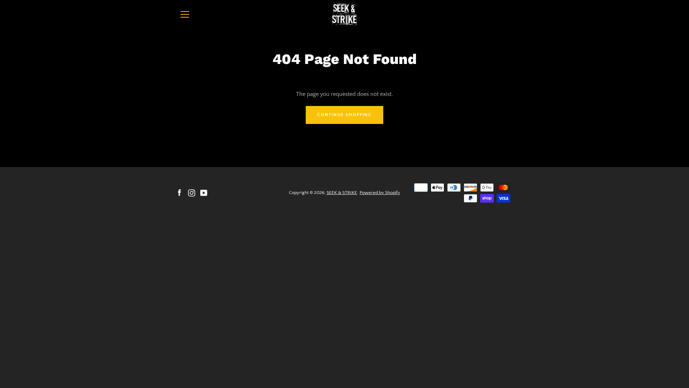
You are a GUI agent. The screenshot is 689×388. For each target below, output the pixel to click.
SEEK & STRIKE (342, 192)
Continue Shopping (344, 114)
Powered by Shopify (380, 192)
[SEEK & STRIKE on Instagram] (191, 192)
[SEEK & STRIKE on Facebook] (179, 192)
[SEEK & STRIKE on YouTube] (203, 192)
